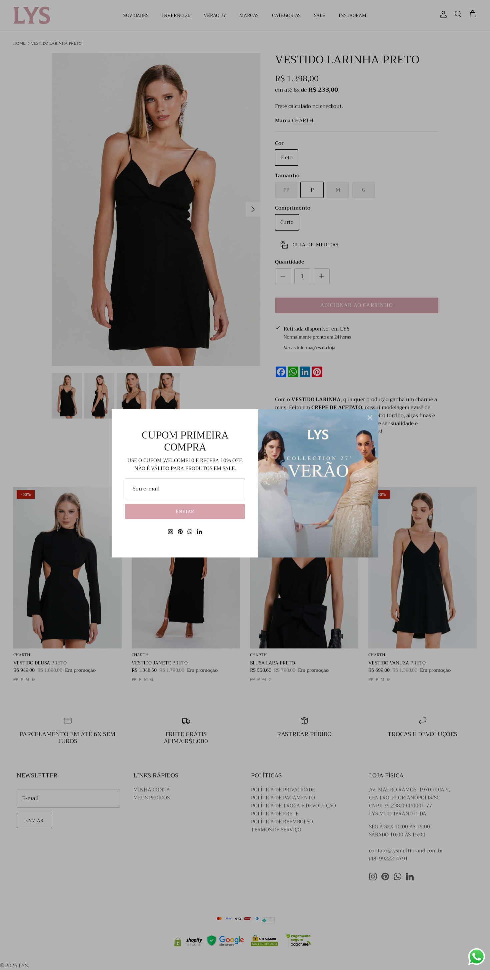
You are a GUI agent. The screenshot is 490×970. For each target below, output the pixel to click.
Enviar (185, 511)
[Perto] (370, 417)
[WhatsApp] (189, 531)
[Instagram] (170, 531)
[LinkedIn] (199, 531)
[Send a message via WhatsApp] (477, 957)
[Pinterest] (180, 531)
